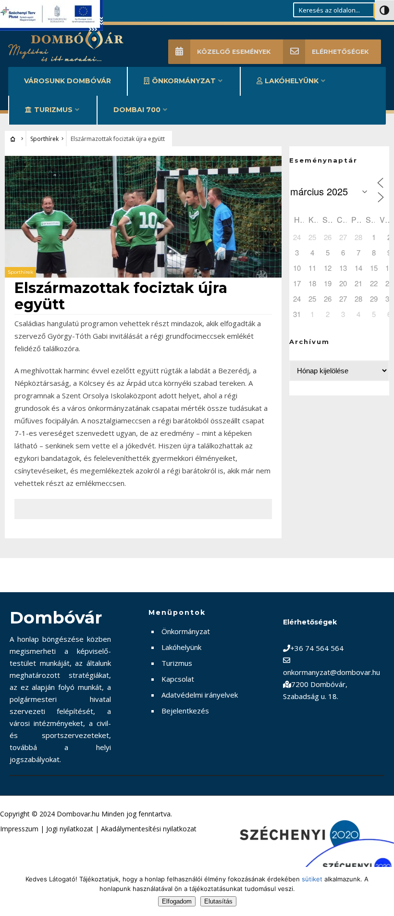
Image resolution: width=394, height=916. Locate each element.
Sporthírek (44, 139)
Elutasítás (218, 901)
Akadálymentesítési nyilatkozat (149, 828)
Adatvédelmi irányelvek (199, 695)
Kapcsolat (177, 679)
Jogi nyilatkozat (69, 828)
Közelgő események (234, 51)
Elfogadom (177, 901)
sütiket (312, 879)
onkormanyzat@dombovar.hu (331, 672)
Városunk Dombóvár (67, 80)
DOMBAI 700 (136, 109)
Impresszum (19, 828)
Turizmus (53, 109)
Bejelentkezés (185, 710)
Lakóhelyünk (292, 80)
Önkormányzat (184, 80)
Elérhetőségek (340, 51)
